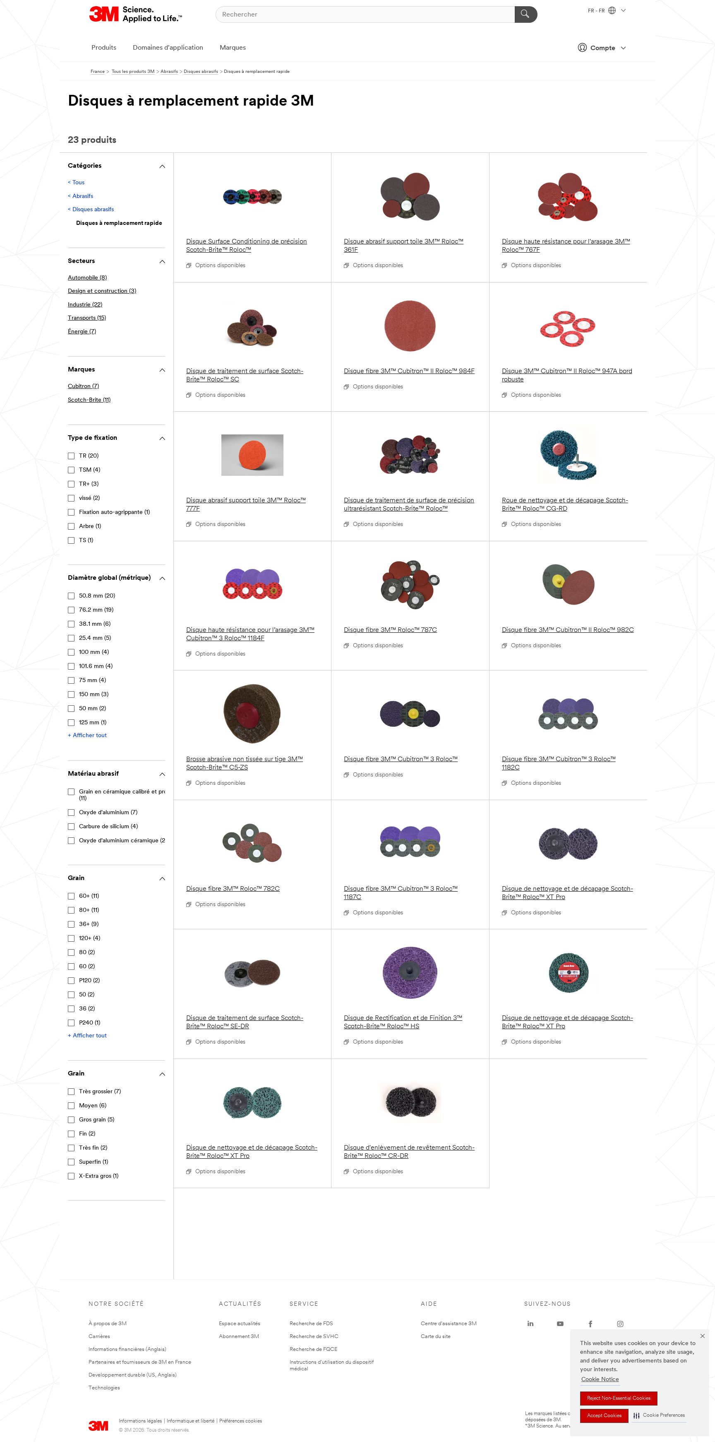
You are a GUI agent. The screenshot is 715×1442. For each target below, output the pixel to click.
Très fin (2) (93, 1148)
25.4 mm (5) (95, 638)
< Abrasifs (80, 196)
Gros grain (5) (96, 1120)
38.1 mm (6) (94, 624)
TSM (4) (89, 470)
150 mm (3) (93, 695)
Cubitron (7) (83, 386)
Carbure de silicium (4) (108, 827)
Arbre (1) (90, 526)
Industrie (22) (85, 305)
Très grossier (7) (100, 1092)
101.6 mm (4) (96, 666)
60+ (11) (89, 896)
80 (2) (87, 953)
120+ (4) (89, 939)
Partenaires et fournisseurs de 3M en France (140, 1362)
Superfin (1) (93, 1162)
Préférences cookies (240, 1421)
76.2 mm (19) (96, 610)
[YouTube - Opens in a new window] (560, 1324)
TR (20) (88, 456)
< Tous (76, 183)
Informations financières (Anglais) (127, 1349)
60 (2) (87, 967)
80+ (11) (89, 910)
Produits (103, 48)
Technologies (104, 1388)
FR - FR (597, 11)
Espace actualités (239, 1323)
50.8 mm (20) (97, 596)
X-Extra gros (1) (98, 1176)
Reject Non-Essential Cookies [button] (618, 1398)
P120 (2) (89, 981)
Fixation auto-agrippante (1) (114, 512)
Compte (603, 48)
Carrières (99, 1336)
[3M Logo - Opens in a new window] (136, 14)
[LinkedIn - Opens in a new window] (530, 1324)
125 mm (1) (92, 723)
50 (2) (86, 995)
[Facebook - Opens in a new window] (590, 1324)
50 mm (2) (92, 709)
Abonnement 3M (239, 1336)
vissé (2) (89, 498)
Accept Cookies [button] (604, 1415)
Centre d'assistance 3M (449, 1323)
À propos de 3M (108, 1323)
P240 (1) (89, 1023)
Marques (233, 48)
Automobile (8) (87, 278)
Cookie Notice (600, 1380)
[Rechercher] (526, 14)
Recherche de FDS (311, 1323)
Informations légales (140, 1421)
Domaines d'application (168, 48)
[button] (659, 1416)
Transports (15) (87, 318)
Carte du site (436, 1336)
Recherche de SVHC (314, 1336)
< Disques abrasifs (91, 210)
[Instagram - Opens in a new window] (620, 1324)
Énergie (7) (82, 332)
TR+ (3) (88, 484)
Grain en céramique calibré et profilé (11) (127, 795)
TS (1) (86, 541)
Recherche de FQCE (313, 1349)
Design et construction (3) (102, 291)
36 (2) (87, 1009)
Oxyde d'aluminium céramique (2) (123, 841)
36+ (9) (88, 924)
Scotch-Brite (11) (89, 400)
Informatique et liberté (190, 1421)
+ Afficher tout (87, 736)
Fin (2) (87, 1134)
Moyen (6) (92, 1106)
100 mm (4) (94, 652)
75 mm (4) (92, 681)
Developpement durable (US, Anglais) (133, 1375)
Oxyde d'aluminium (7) (108, 813)
